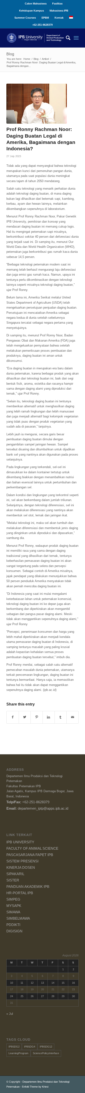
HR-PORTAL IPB (19, 893)
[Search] (65, 38)
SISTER (12, 880)
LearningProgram (18, 1053)
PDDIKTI (13, 925)
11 (22, 982)
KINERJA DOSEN (20, 867)
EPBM (45, 17)
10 (11, 982)
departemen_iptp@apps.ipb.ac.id (43, 808)
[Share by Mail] (72, 717)
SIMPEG (13, 899)
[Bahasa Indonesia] (71, 18)
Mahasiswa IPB (59, 10)
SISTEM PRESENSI (22, 861)
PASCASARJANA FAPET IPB (29, 855)
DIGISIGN (14, 931)
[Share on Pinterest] (36, 717)
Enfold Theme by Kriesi (35, 1086)
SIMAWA (13, 912)
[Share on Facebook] (13, 717)
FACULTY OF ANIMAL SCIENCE (32, 848)
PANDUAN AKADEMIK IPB (27, 887)
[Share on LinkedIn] (49, 717)
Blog (10, 54)
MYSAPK (13, 906)
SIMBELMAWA (18, 918)
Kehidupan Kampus (31, 10)
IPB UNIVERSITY (20, 842)
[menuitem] (35, 3)
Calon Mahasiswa (36, 3)
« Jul (9, 1014)
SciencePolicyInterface (46, 1053)
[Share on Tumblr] (61, 717)
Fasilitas (57, 3)
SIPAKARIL (15, 874)
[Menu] (76, 38)
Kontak (59, 17)
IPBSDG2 (14, 1046)
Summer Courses (25, 17)
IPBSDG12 (46, 1046)
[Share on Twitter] (25, 717)
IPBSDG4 (29, 1046)
